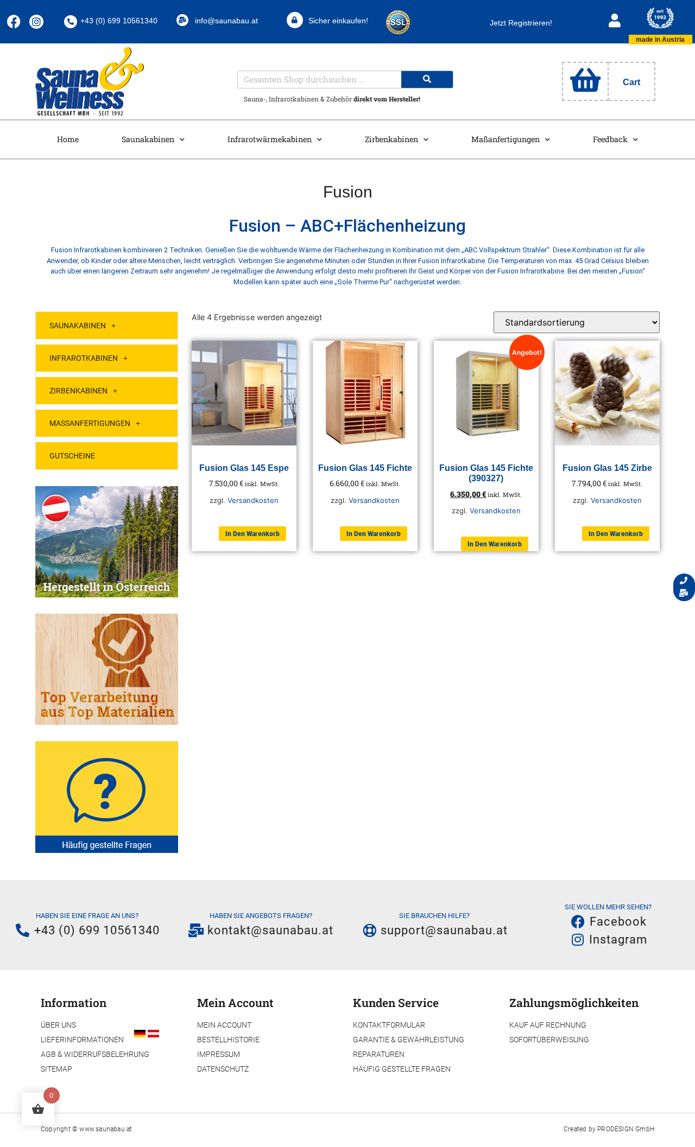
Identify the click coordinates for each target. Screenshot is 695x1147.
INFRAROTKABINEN (83, 358)
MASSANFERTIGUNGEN (89, 423)
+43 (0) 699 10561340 (118, 20)
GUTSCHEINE (72, 455)
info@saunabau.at (226, 20)
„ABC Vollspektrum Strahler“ (505, 250)
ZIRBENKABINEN (78, 390)
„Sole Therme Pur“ (363, 282)
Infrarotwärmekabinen (270, 139)
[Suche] (427, 79)
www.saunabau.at (105, 1129)
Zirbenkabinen (391, 139)
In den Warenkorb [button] (252, 534)
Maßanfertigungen (505, 139)
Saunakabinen (148, 139)
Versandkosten (253, 500)
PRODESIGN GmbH (625, 1129)
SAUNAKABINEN (77, 325)
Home (68, 139)
